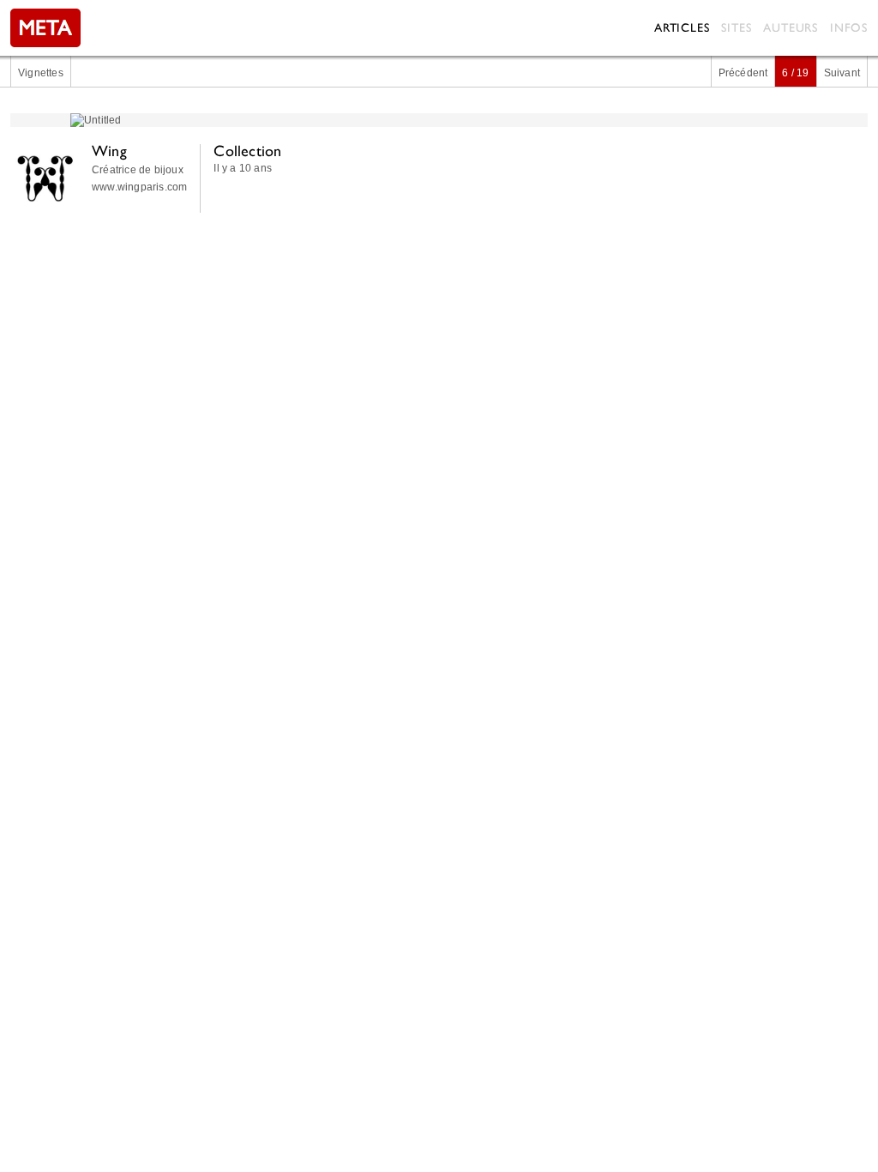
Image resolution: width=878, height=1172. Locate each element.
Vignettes (40, 73)
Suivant (842, 73)
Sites (736, 27)
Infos (849, 27)
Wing (109, 151)
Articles (681, 27)
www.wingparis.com (139, 187)
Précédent (743, 73)
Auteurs (790, 27)
